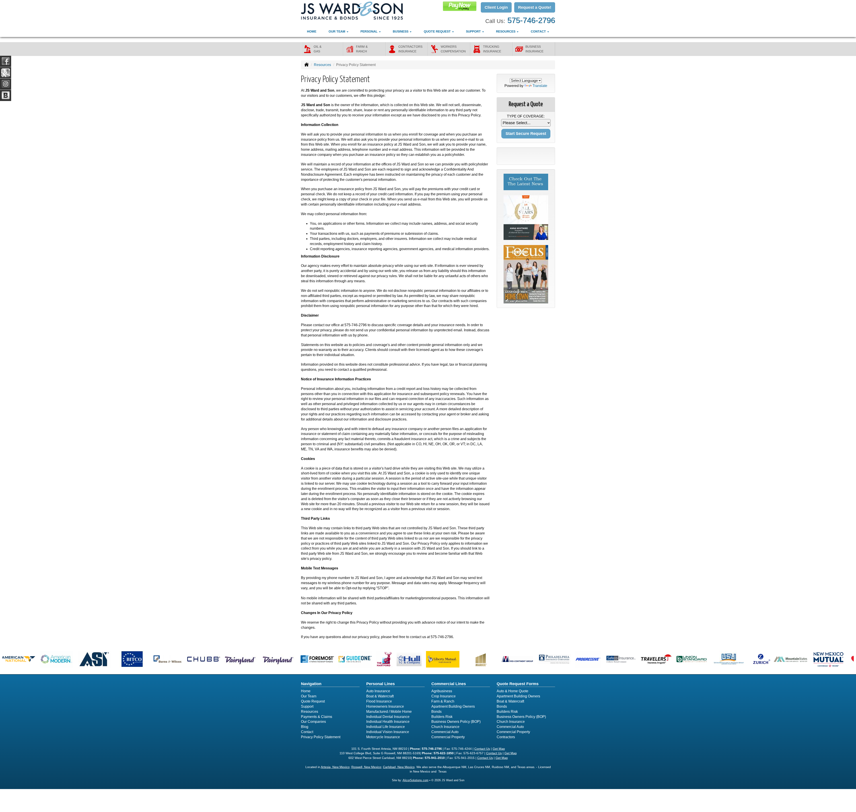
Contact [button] (539, 31)
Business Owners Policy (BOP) (456, 721)
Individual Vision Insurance (387, 732)
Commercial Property (448, 737)
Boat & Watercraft (380, 696)
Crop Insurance (443, 696)
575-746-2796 (531, 20)
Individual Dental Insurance (387, 717)
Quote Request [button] (438, 31)
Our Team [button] (337, 31)
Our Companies (313, 721)
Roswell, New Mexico (366, 767)
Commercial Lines (448, 684)
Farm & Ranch (442, 701)
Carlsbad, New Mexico (399, 767)
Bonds (436, 711)
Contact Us (482, 748)
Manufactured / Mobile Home (389, 711)
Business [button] (401, 31)
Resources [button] (506, 31)
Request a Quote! (534, 7)
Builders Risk (442, 717)
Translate (540, 86)
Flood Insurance (379, 701)
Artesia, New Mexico (335, 767)
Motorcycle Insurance (383, 737)
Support (307, 706)
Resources (322, 65)
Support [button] (474, 31)
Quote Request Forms (518, 684)
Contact (307, 732)
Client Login (496, 7)
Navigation (311, 684)
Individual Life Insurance (385, 727)
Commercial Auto (445, 732)
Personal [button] (369, 31)
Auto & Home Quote (512, 691)
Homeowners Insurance (385, 706)
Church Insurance (445, 727)
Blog (304, 727)
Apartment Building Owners (453, 706)
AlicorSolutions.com (415, 780)
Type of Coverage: (526, 116)
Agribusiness (441, 691)
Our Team (308, 696)
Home (311, 31)
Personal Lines (380, 684)
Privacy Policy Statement (320, 737)
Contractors (506, 737)
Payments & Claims (316, 717)
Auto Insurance (378, 691)
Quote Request (313, 701)
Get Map (499, 748)
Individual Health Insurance (387, 721)
